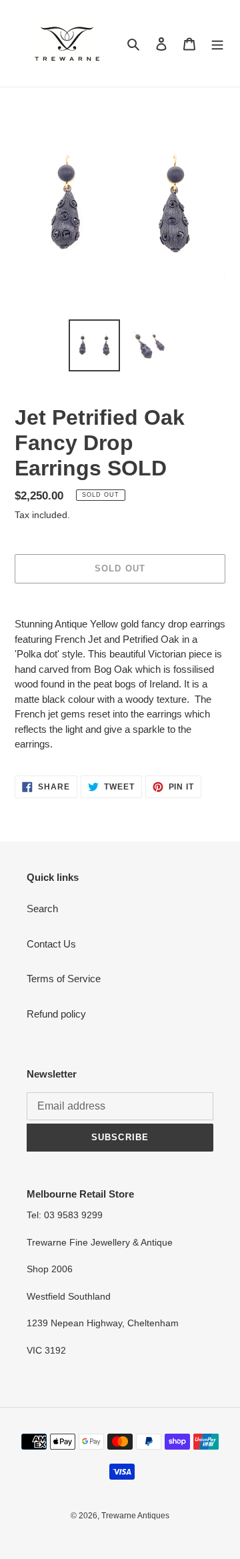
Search (42, 908)
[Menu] (217, 43)
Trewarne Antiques (135, 1515)
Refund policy (56, 1014)
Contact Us (51, 944)
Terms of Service (64, 978)
